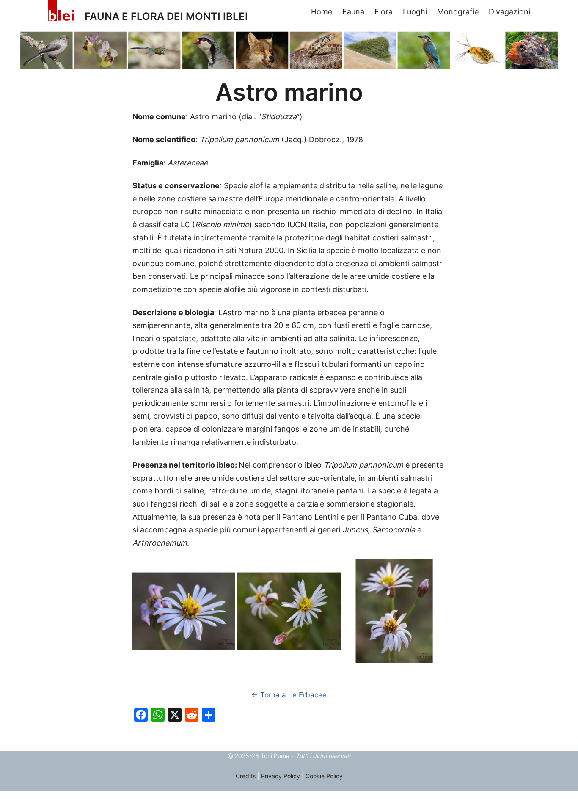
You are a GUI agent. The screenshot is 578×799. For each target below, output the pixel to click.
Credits (246, 776)
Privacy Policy (280, 776)
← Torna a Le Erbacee (289, 694)
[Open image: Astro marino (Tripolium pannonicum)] (183, 610)
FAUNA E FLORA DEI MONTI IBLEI (166, 16)
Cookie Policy (324, 776)
